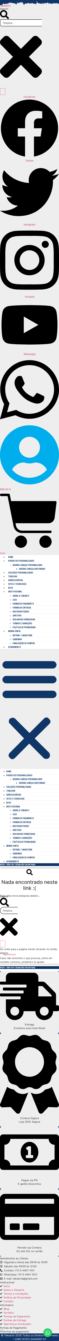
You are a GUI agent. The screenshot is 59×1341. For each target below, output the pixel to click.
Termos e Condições (22, 623)
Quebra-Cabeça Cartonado (32, 568)
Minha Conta (14, 631)
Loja (15, 599)
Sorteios (17, 615)
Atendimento (14, 647)
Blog (10, 587)
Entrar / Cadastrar (22, 635)
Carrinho (17, 639)
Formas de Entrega (22, 607)
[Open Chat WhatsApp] (47, 1332)
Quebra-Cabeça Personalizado (27, 565)
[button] (29, 709)
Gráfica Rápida (15, 580)
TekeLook (12, 576)
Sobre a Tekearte (21, 595)
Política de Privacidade (24, 627)
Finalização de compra (24, 643)
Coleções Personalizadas (20, 572)
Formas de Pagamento (23, 603)
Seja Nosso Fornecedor (24, 619)
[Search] (2, 91)
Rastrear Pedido (21, 611)
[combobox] (9, 910)
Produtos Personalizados (21, 560)
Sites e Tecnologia (17, 583)
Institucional (15, 591)
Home (10, 557)
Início (2, 864)
